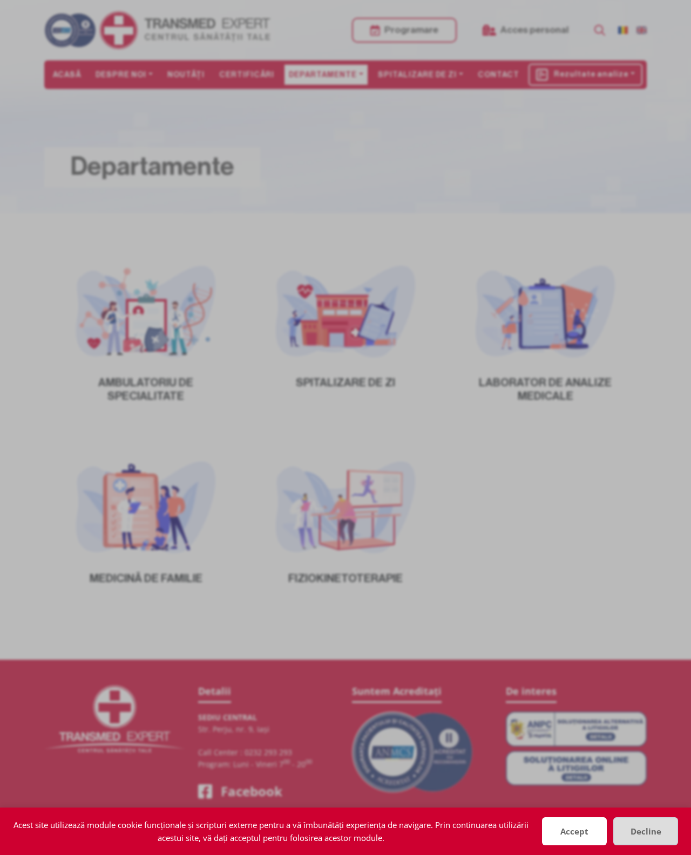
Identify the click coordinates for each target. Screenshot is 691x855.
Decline (646, 831)
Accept (574, 831)
